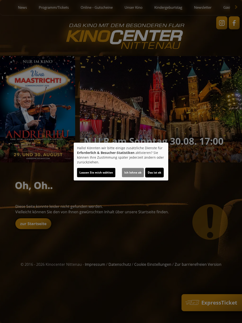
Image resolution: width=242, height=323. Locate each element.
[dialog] (121, 161)
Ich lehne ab (133, 172)
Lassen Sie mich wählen (96, 172)
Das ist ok (154, 172)
